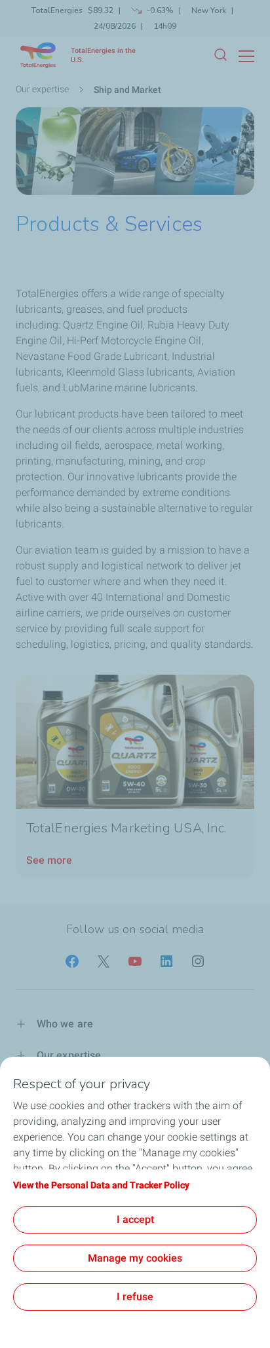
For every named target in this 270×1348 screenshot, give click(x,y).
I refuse (135, 1296)
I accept (135, 1219)
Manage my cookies (135, 1258)
